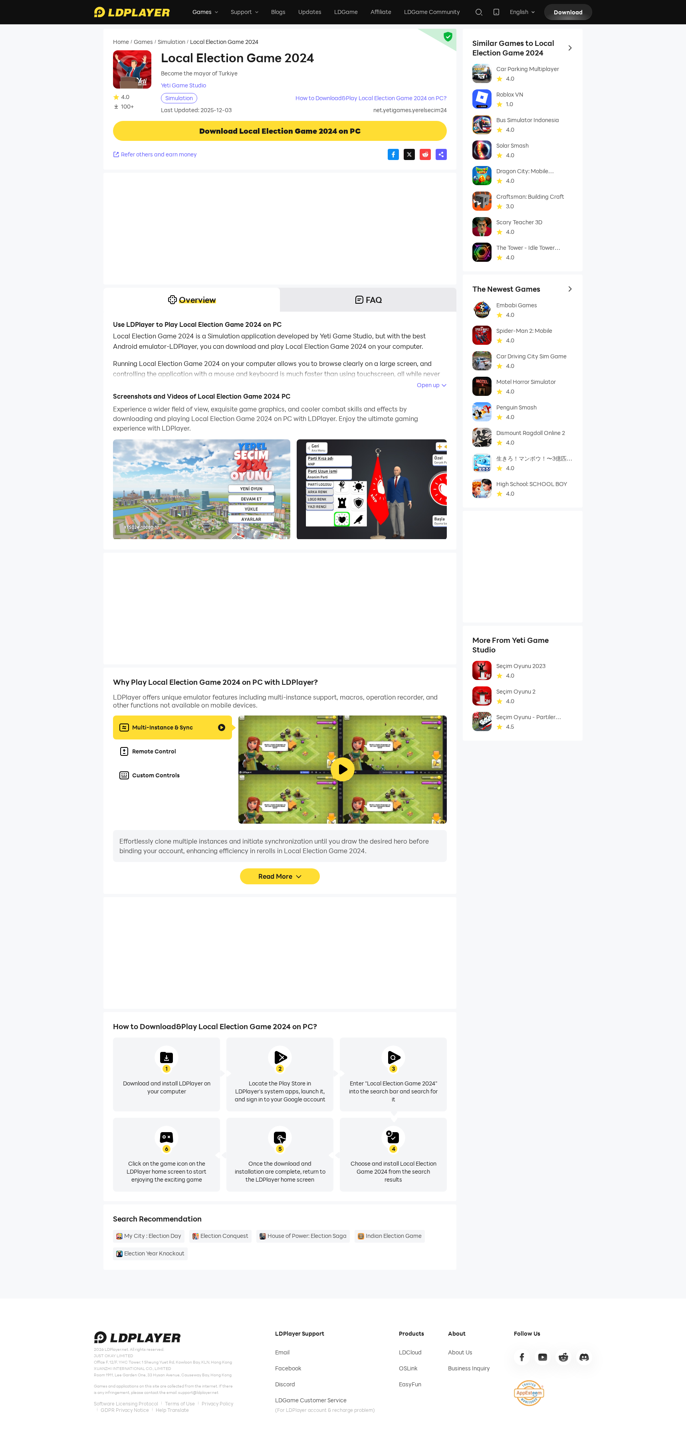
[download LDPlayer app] (496, 12)
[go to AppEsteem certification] (529, 1393)
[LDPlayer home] (132, 12)
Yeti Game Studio (183, 85)
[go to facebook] (522, 1357)
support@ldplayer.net (198, 1392)
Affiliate (381, 12)
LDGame (346, 12)
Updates (309, 12)
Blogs (278, 12)
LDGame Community (432, 12)
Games (143, 41)
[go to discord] (584, 1357)
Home (121, 41)
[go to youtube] (543, 1357)
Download (568, 12)
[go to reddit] (563, 1357)
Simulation (171, 41)
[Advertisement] (279, 229)
